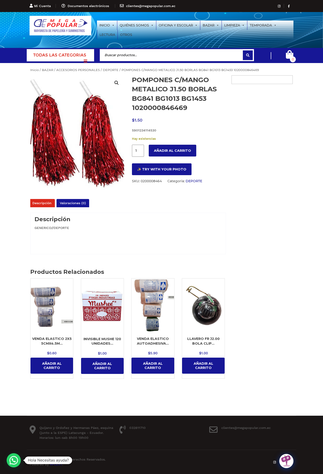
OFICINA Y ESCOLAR (176, 25)
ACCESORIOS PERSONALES (78, 70)
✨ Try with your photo (161, 169)
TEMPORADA (261, 25)
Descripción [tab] (42, 203)
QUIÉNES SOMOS (134, 25)
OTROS (126, 35)
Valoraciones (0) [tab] (73, 203)
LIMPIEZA (232, 25)
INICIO (104, 25)
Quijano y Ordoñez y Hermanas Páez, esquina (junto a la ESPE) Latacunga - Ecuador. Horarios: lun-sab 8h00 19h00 (76, 433)
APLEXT (56, 464)
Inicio (34, 70)
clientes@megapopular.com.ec (150, 6)
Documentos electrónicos (88, 6)
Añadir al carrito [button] (52, 365)
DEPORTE (110, 70)
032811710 (137, 428)
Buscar (248, 55)
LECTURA (107, 35)
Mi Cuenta (42, 6)
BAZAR (208, 25)
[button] (116, 83)
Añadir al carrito (172, 150)
